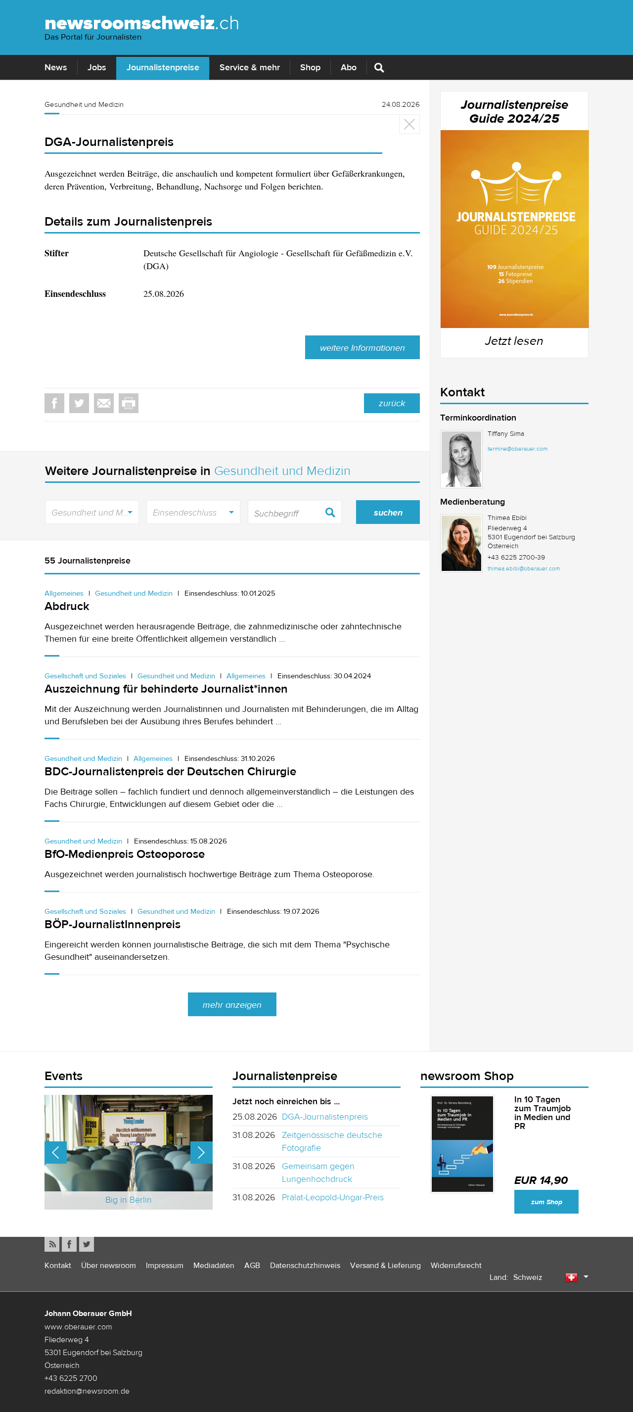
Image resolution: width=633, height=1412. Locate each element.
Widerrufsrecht (456, 1265)
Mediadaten (213, 1265)
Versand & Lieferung (385, 1265)
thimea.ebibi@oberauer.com (524, 568)
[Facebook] (69, 1244)
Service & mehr (250, 67)
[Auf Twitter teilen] (79, 403)
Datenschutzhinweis (305, 1265)
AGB (252, 1265)
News (56, 67)
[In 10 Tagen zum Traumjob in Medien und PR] (462, 1144)
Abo (349, 67)
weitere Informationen (362, 348)
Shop (310, 67)
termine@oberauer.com (517, 448)
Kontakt (58, 1265)
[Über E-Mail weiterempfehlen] (104, 403)
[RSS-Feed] (52, 1244)
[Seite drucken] (128, 403)
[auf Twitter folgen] (86, 1244)
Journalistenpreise (163, 67)
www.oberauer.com (78, 1326)
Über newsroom (108, 1265)
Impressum (164, 1265)
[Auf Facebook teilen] (54, 403)
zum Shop (546, 1202)
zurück (392, 403)
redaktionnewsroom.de (87, 1390)
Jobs (97, 67)
